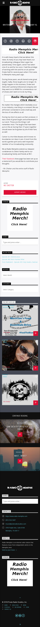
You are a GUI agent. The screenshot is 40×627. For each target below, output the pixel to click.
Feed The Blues (20, 319)
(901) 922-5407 (11, 520)
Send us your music (8, 550)
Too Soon (20, 354)
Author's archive (20, 192)
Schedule (7, 607)
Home (6, 605)
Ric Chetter (18, 25)
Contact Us (7, 609)
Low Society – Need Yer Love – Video (20, 428)
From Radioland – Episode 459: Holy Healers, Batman (20, 262)
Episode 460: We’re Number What (13, 259)
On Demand (18, 607)
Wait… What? (20, 456)
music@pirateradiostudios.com (16, 524)
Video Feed (15, 605)
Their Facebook (8, 159)
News (20, 13)
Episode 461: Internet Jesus (11, 257)
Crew (27, 607)
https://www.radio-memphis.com (16, 516)
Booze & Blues (8, 307)
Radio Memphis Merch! (20, 389)
